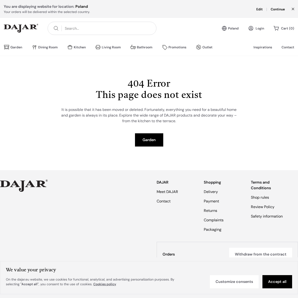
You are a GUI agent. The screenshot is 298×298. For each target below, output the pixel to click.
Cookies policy (104, 284)
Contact (288, 47)
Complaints (214, 220)
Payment (211, 201)
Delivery (211, 191)
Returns (210, 210)
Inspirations (262, 47)
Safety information (267, 216)
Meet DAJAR (167, 191)
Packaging (212, 229)
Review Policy (262, 206)
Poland (233, 28)
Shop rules (260, 197)
